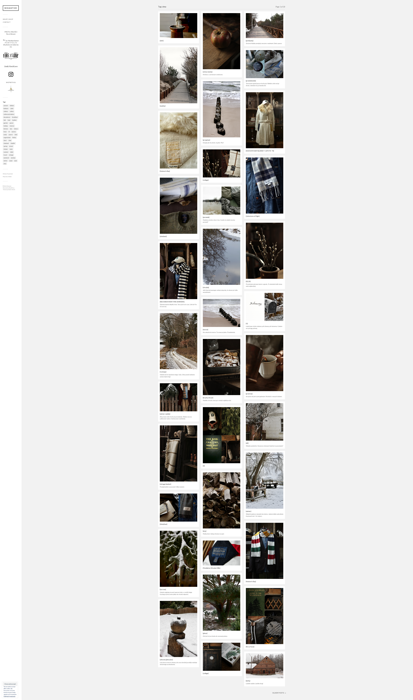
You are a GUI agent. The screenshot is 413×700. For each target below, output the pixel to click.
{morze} (205, 329)
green (11, 123)
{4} (204, 466)
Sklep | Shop (8, 19)
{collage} (206, 180)
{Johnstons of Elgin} (253, 216)
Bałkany (6, 108)
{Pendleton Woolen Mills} (211, 568)
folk (5, 120)
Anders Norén (11, 189)
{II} (247, 323)
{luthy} (248, 681)
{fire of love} (250, 647)
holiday (6, 126)
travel (5, 155)
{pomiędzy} (249, 41)
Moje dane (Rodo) (7, 176)
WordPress (11, 188)
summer (6, 152)
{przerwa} (249, 394)
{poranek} (206, 217)
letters (16, 129)
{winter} (248, 511)
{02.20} (248, 281)
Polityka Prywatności (8, 173)
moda (5, 134)
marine (14, 131)
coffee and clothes (9, 114)
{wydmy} (162, 106)
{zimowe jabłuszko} (166, 660)
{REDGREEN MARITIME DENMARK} (172, 302)
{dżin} (161, 41)
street (11, 146)
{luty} (204, 531)
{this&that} (163, 524)
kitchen (6, 129)
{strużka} (206, 287)
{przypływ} (206, 140)
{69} (247, 443)
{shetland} (163, 236)
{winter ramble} (165, 414)
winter (5, 160)
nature (11, 134)
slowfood (6, 143)
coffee (12, 111)
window (13, 158)
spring (5, 146)
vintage (11, 155)
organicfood (7, 137)
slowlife (13, 143)
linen (5, 131)
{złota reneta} (207, 72)
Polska (14, 137)
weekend (6, 158)
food (9, 120)
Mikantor (11, 8)
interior (12, 126)
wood (10, 160)
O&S (16, 134)
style (11, 149)
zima (5, 163)
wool (15, 160)
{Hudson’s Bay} (165, 171)
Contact (7, 22)
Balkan (12, 105)
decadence (7, 117)
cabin (11, 108)
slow (10, 140)
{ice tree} (163, 589)
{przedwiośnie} (251, 81)
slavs (5, 140)
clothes (6, 111)
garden (6, 123)
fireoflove (15, 117)
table (11, 152)
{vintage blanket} (165, 484)
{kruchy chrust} (208, 398)
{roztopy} (163, 372)
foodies (14, 120)
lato (11, 129)
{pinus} (205, 633)
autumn (6, 105)
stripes (6, 149)
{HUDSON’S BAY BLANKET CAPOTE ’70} (260, 151)
